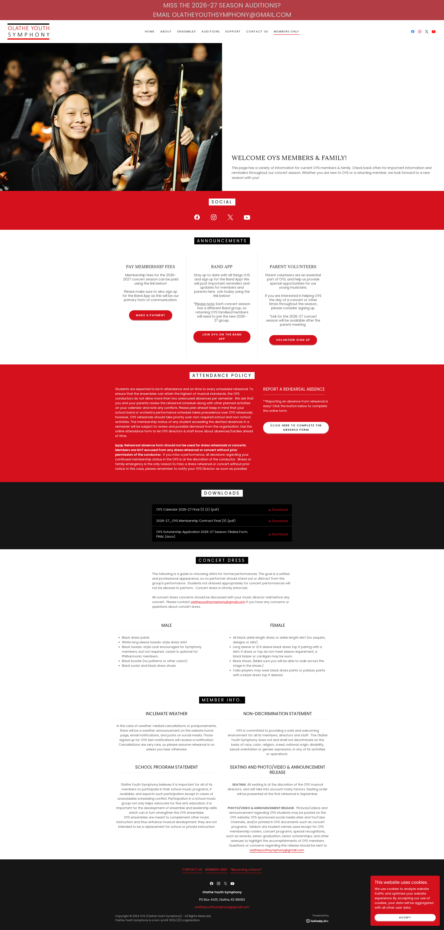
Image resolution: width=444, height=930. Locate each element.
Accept (405, 917)
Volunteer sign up (293, 340)
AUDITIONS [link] (211, 31)
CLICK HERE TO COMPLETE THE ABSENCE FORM (296, 427)
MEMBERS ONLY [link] (286, 31)
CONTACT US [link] (257, 31)
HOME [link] (150, 31)
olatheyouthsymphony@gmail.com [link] (222, 907)
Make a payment (150, 315)
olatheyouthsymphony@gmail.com (218, 602)
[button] (278, 509)
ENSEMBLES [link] (186, 31)
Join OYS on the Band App (222, 337)
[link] (28, 31)
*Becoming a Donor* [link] (246, 869)
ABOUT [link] (166, 31)
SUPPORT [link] (233, 31)
